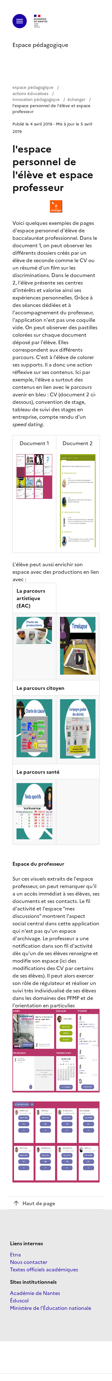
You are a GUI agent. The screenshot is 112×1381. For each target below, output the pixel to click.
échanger (77, 99)
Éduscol (19, 1300)
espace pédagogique (33, 87)
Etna (15, 1254)
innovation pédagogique (36, 99)
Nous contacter (28, 1261)
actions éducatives (30, 93)
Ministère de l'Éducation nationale (50, 1307)
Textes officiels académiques (44, 1269)
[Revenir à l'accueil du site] (41, 21)
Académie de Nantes (35, 1292)
